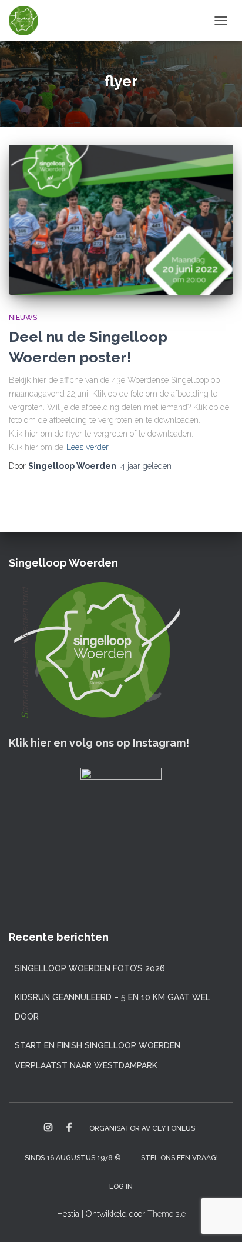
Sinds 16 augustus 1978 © (73, 1158)
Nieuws (23, 318)
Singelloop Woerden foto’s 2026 (90, 968)
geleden (146, 466)
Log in (121, 1187)
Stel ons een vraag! (179, 1158)
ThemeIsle (166, 1213)
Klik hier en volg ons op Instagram (97, 743)
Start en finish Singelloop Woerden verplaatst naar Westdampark (97, 1055)
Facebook (69, 1127)
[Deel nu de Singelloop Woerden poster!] (121, 220)
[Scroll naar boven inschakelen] (219, 1218)
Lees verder (87, 447)
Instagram (48, 1127)
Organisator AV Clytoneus (142, 1128)
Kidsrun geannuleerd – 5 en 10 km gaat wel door (112, 1007)
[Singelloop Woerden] (28, 20)
